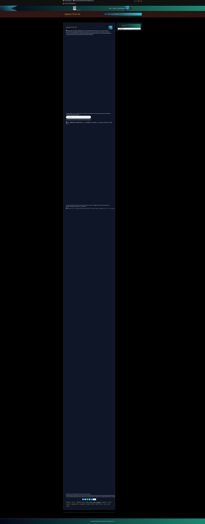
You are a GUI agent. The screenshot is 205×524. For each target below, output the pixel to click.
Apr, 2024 (110, 27)
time (105, 504)
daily (91, 502)
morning (88, 504)
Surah (101, 504)
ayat (87, 502)
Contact (114, 8)
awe (83, 502)
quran (96, 504)
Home (110, 8)
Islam (127, 8)
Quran (73, 502)
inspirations (104, 502)
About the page (121, 8)
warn (108, 504)
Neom (113, 521)
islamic (68, 504)
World (67, 506)
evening (98, 502)
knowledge (82, 504)
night (93, 504)
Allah (80, 502)
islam (110, 502)
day (94, 502)
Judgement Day (74, 504)
